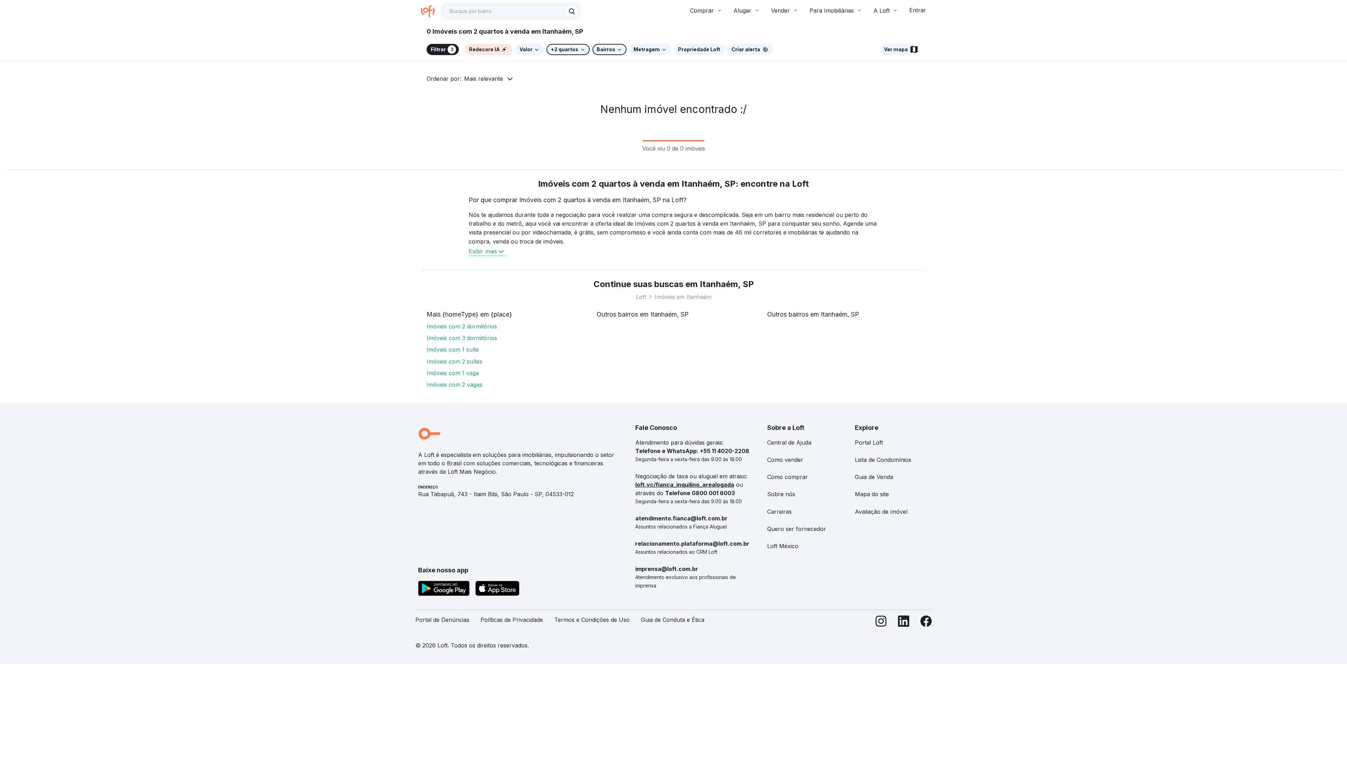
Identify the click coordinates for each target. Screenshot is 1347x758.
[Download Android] (444, 589)
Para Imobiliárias (832, 10)
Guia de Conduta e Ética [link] (672, 619)
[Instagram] (881, 623)
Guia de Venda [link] (874, 476)
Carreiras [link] (779, 511)
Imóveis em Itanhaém (683, 296)
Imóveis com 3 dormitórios (462, 337)
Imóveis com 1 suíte (453, 349)
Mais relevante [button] (483, 78)
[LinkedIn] (903, 623)
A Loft (881, 10)
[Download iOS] (497, 589)
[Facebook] (926, 623)
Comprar (702, 10)
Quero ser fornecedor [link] (796, 528)
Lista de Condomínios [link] (883, 459)
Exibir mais (483, 251)
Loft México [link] (782, 546)
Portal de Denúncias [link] (442, 619)
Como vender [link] (785, 459)
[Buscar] (571, 11)
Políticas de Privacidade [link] (512, 619)
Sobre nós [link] (781, 494)
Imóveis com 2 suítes (454, 361)
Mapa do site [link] (872, 494)
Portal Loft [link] (869, 442)
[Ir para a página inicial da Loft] (431, 11)
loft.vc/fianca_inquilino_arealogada (684, 484)
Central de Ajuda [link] (789, 442)
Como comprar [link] (787, 476)
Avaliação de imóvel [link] (881, 511)
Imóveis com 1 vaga (453, 373)
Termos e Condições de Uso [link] (592, 619)
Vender (780, 10)
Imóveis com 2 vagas (454, 384)
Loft (641, 296)
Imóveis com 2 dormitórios (462, 326)
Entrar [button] (917, 10)
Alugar (742, 10)
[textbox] (511, 11)
